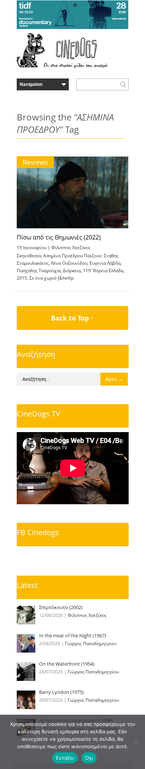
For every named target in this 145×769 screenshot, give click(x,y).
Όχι (89, 758)
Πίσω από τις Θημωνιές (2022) (59, 237)
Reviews (35, 162)
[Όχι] (135, 742)
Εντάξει (65, 758)
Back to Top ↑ (72, 317)
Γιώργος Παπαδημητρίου (90, 643)
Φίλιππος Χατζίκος (70, 247)
